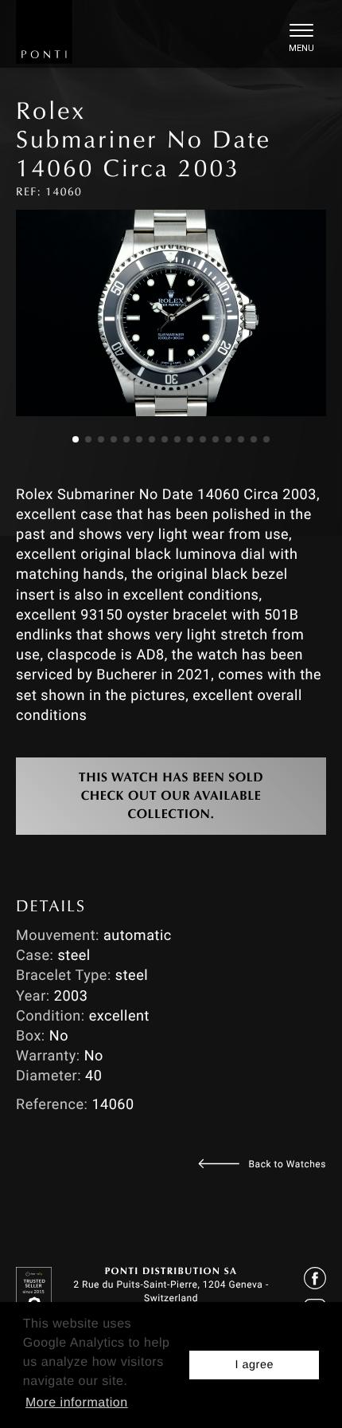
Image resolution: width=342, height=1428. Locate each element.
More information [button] (76, 1403)
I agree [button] (254, 1365)
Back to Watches (287, 1164)
